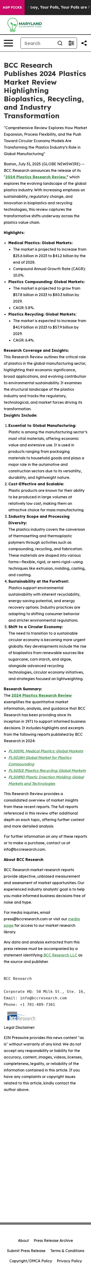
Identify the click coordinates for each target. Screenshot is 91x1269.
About (23, 1240)
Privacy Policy (69, 1261)
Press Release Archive (53, 1240)
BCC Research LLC (60, 955)
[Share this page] (84, 43)
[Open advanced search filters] (71, 43)
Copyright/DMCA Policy (30, 1261)
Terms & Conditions (67, 1250)
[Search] (60, 43)
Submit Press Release (26, 1250)
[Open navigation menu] (8, 43)
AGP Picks (12, 7)
